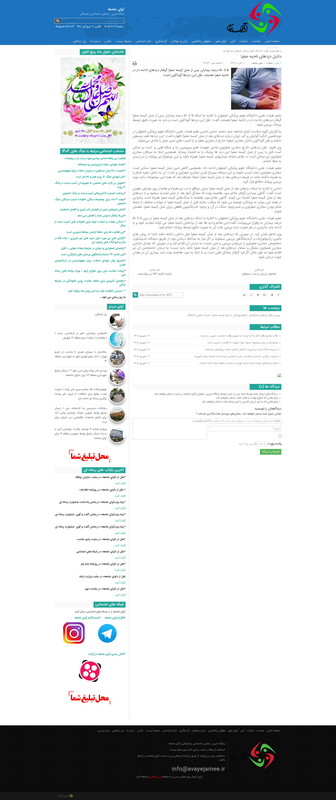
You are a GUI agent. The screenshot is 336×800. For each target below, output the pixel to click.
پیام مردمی (273, 47)
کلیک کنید (120, 508)
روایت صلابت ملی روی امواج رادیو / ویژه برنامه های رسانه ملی (90, 273)
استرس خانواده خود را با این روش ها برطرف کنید (95, 291)
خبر (277, 63)
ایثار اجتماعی (143, 41)
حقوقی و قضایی (201, 41)
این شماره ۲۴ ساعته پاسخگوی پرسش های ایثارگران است (92, 254)
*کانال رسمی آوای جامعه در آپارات (106, 654)
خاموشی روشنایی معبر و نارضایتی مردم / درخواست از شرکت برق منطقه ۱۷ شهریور (81, 335)
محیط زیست (123, 41)
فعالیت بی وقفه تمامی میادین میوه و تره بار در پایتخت (95, 158)
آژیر (233, 41)
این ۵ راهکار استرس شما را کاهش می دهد (100, 215)
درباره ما (95, 41)
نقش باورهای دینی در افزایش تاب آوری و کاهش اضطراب (92, 209)
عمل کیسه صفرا (221, 315)
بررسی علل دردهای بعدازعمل (264, 315)
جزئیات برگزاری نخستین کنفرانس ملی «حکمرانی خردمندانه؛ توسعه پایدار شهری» (236, 356)
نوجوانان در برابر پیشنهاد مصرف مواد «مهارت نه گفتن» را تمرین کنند (243, 342)
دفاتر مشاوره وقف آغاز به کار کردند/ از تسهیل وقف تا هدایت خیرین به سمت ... (237, 336)
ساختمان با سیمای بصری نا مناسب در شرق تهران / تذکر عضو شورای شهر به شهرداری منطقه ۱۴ (81, 356)
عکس (107, 41)
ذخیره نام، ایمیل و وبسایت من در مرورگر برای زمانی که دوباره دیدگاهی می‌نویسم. (235, 421)
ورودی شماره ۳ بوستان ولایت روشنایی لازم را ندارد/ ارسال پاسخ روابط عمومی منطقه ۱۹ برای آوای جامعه (81, 434)
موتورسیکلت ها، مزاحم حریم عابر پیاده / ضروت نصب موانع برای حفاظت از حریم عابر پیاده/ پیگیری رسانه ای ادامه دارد (81, 394)
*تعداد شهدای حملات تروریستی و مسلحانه (101, 164)
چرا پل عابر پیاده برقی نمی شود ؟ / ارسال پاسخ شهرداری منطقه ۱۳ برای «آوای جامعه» (81, 373)
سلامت (256, 41)
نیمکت (243, 41)
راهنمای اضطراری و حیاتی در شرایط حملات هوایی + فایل (92, 248)
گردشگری (161, 41)
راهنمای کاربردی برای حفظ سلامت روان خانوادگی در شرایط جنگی (90, 283)
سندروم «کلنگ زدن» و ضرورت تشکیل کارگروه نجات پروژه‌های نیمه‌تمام (241, 349)
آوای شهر (220, 41)
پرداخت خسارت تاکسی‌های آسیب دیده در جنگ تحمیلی (93, 193)
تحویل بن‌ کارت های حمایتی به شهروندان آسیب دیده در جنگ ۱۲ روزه (90, 185)
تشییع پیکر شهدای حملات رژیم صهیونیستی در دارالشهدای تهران (90, 262)
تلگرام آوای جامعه (114, 618)
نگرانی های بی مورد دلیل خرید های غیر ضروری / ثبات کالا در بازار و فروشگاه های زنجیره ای (90, 240)
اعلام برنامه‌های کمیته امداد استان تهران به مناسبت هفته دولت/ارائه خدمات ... (237, 363)
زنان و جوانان (179, 41)
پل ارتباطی (79, 41)
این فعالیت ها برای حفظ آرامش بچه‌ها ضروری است (95, 232)
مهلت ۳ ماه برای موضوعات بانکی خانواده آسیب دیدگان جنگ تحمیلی (90, 201)
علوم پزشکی (239, 315)
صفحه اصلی (272, 41)
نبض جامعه (257, 63)
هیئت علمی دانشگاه (198, 315)
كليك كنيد (120, 483)
